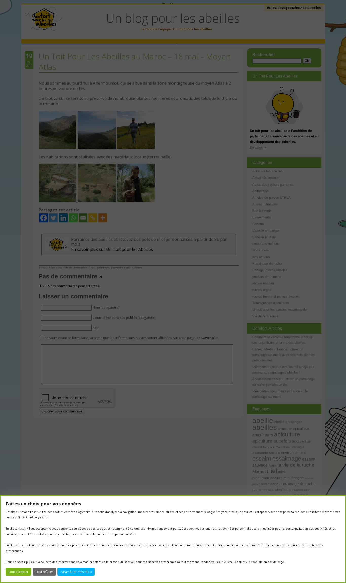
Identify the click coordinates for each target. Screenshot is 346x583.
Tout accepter (18, 572)
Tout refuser (44, 572)
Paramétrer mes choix (76, 572)
